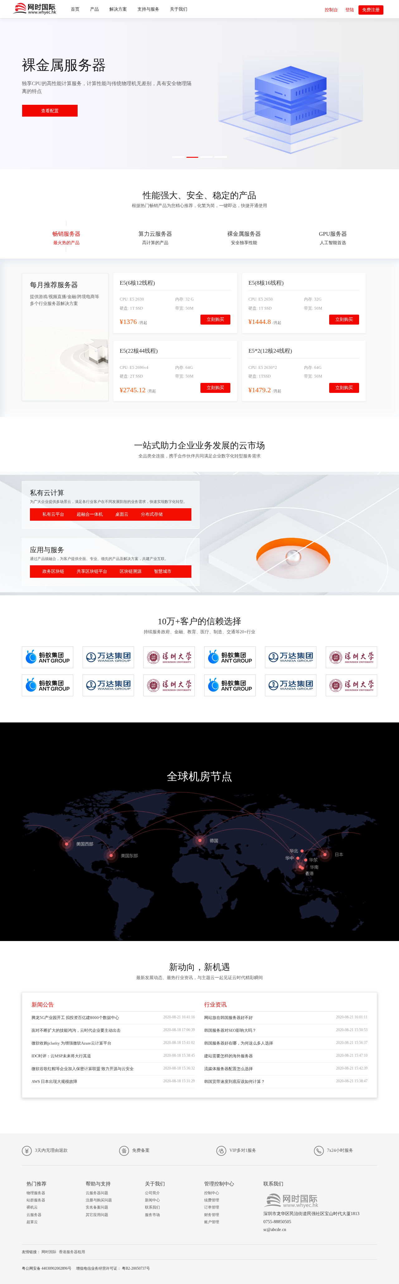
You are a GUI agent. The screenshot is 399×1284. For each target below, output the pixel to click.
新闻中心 (152, 1200)
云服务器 (33, 1215)
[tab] (66, 236)
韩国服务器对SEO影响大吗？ (230, 1030)
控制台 (331, 9)
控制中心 (211, 1193)
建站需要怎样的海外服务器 (228, 1056)
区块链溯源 (131, 571)
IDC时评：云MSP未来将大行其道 (61, 1056)
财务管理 (211, 1215)
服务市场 (152, 1215)
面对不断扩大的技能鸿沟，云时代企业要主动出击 (76, 1030)
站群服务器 (35, 1200)
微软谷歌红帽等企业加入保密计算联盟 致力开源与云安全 (82, 1068)
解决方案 (118, 9)
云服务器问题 (97, 1193)
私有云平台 (53, 514)
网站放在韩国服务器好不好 (228, 1017)
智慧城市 (162, 571)
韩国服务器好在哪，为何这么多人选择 (238, 1043)
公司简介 (152, 1193)
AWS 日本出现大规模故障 (54, 1081)
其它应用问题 (97, 1215)
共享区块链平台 (92, 571)
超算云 (32, 1222)
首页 (75, 9)
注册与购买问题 (99, 1200)
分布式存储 (152, 514)
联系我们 (152, 1207)
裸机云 (32, 1207)
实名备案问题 (97, 1207)
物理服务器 (35, 1193)
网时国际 (49, 1252)
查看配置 (50, 111)
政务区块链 (53, 571)
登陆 (349, 9)
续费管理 (211, 1200)
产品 (94, 9)
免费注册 (371, 9)
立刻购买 (215, 319)
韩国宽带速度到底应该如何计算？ (234, 1081)
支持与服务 (148, 9)
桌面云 (121, 514)
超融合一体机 (90, 514)
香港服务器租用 (72, 1252)
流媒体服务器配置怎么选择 (228, 1068)
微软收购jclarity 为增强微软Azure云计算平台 (71, 1043)
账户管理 (211, 1222)
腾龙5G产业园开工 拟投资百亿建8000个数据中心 (75, 1017)
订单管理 (211, 1207)
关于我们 (178, 9)
